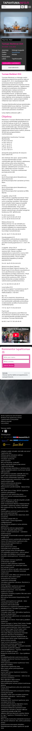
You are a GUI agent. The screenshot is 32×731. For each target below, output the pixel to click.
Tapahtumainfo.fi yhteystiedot (9, 419)
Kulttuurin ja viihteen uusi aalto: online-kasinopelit (15, 569)
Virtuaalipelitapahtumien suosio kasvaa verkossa (14, 657)
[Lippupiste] (5, 440)
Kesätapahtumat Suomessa (9, 578)
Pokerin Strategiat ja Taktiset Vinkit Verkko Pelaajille (16, 623)
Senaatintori (16, 52)
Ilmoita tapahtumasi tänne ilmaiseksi (11, 416)
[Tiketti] (11, 440)
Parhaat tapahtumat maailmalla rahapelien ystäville (15, 500)
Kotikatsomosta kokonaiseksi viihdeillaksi (12, 724)
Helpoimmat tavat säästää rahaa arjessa (12, 494)
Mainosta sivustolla (6, 421)
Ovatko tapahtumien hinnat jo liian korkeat (13, 464)
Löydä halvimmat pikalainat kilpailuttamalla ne (14, 636)
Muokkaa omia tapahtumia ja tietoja (11, 417)
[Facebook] (2, 431)
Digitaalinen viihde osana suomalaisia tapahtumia (14, 694)
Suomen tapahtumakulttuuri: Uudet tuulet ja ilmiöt (15, 627)
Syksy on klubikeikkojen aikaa (9, 502)
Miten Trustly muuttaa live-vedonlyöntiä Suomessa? (15, 719)
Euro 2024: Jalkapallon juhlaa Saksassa (11, 530)
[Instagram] (5, 431)
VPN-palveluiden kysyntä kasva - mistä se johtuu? (15, 552)
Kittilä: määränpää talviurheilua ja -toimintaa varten (15, 468)
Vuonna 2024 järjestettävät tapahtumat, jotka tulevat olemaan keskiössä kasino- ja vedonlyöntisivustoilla (14, 543)
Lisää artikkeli (5, 423)
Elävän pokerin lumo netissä (9, 547)
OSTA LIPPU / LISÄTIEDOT (11, 63)
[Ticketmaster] (23, 440)
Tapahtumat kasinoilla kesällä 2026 (11, 711)
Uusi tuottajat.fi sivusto (7, 567)
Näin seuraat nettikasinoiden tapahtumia (12, 477)
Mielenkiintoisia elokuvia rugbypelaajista (12, 528)
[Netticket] (15, 440)
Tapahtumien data (6, 453)
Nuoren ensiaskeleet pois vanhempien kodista (14, 565)
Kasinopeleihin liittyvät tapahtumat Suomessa (14, 625)
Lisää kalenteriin (13, 67)
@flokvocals (17, 212)
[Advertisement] (16, 397)
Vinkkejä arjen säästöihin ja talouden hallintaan (14, 709)
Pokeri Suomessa (6, 460)
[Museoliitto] (24, 437)
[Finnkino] (6, 444)
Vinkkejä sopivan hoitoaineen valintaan (12, 455)
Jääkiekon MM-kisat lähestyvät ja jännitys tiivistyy (15, 713)
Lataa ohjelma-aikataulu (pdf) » (12, 113)
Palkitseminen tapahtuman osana (10, 666)
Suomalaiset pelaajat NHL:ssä (9, 518)
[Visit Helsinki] (7, 437)
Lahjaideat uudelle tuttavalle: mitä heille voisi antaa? (15, 451)
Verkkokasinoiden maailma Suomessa (11, 706)
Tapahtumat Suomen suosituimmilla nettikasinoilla (15, 539)
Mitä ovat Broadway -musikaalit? (10, 462)
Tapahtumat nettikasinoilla (8, 580)
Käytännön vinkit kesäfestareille (10, 605)
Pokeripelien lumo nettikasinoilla (10, 548)
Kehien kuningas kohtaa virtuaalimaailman (13, 550)
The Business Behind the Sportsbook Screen (13, 707)
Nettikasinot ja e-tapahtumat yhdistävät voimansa (15, 606)
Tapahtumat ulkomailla (7, 466)
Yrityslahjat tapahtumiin (7, 459)
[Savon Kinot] (18, 444)
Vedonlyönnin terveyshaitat (8, 457)
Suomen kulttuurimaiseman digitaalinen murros (14, 704)
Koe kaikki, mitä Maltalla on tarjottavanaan (13, 554)
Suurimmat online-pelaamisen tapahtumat (13, 563)
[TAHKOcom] (15, 437)
